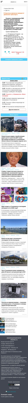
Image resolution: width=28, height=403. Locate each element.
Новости (13, 133)
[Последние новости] (22, 78)
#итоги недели (4, 134)
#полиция (3, 300)
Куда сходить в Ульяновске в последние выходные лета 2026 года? (13, 207)
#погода (3, 236)
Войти (25, 1)
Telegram (18, 52)
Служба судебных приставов (7, 396)
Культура (3, 203)
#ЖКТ (2, 169)
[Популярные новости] (25, 78)
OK (18, 54)
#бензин (3, 268)
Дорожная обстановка (5, 133)
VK (23, 52)
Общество (13, 235)
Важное (3, 235)
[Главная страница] (13, 1)
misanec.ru (3, 353)
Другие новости (14, 109)
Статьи (18, 133)
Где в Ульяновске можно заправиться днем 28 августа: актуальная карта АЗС (13, 271)
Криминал (3, 299)
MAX (13, 52)
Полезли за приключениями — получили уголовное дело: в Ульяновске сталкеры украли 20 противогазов (13, 304)
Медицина (3, 168)
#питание (17, 169)
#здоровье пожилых (9, 169)
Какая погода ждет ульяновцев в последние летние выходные (11, 239)
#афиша (3, 204)
